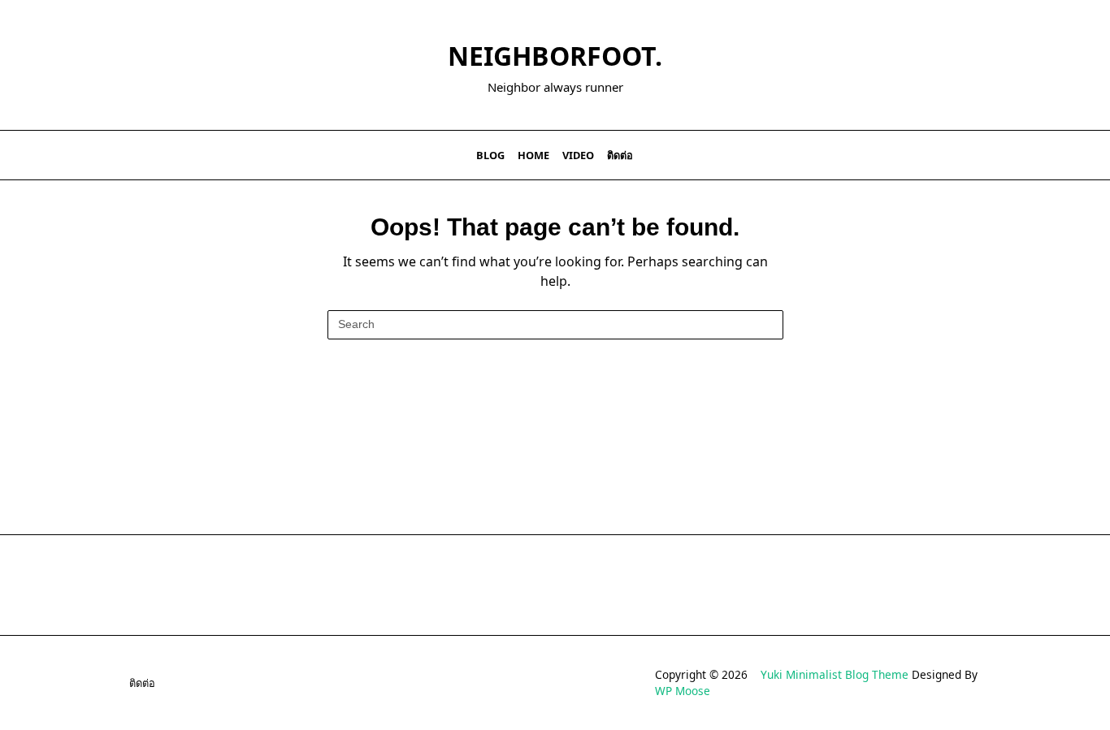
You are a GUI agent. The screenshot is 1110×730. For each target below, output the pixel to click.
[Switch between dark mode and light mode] (972, 155)
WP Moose (682, 690)
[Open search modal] (994, 155)
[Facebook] (900, 155)
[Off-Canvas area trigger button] (118, 155)
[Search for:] (555, 324)
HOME (533, 155)
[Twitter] (921, 155)
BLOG (490, 155)
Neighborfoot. (555, 55)
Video (578, 155)
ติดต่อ (620, 155)
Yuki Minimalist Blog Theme (834, 674)
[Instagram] (941, 155)
